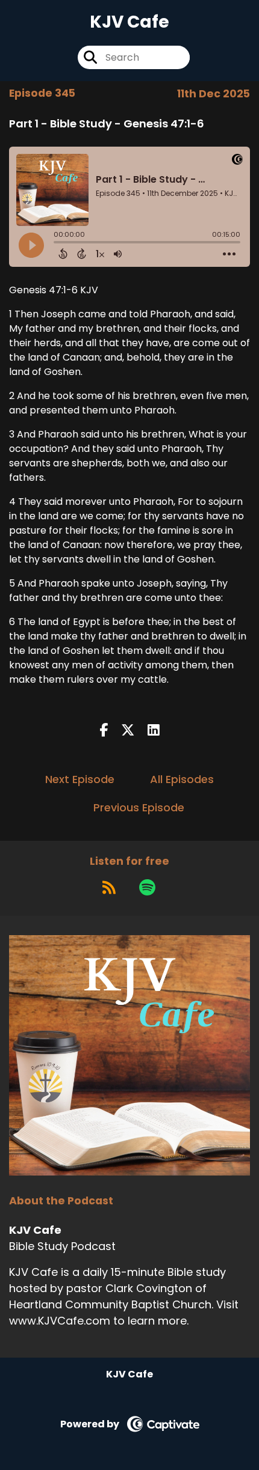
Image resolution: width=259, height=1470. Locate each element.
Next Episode (79, 779)
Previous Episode (138, 807)
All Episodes (182, 779)
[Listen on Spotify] (147, 887)
